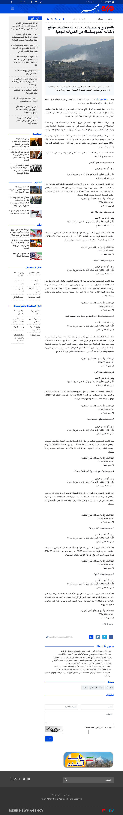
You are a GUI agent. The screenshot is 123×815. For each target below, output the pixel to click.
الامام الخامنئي (34, 272)
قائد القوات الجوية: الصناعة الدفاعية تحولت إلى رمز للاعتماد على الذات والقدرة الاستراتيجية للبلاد (25, 61)
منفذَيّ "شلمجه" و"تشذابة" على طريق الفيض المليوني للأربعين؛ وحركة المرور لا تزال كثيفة (19, 201)
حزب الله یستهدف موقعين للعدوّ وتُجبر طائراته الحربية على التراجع (86, 651)
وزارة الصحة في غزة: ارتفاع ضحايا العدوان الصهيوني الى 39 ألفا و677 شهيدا (82, 657)
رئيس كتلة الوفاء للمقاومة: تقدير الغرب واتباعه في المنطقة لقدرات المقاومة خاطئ (20, 142)
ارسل (49, 738)
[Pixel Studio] (102, 810)
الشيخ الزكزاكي (18, 297)
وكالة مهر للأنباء (101, 99)
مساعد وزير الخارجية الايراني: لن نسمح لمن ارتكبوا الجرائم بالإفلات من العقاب (25, 82)
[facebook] (19, 779)
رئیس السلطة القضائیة (19, 274)
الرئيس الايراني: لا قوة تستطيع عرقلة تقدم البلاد (26, 91)
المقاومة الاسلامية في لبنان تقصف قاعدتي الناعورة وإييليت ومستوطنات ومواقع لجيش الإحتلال (78, 674)
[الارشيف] (11, 779)
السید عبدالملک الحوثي (34, 290)
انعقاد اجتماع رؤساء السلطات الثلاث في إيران (26, 72)
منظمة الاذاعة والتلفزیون (35, 328)
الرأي (39, 225)
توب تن (35, 18)
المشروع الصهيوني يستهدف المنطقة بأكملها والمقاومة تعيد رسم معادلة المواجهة (19, 169)
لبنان (84, 687)
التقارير (38, 182)
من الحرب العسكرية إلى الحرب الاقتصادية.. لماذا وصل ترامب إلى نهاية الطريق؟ (20, 244)
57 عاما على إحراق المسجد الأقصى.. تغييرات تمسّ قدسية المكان (19, 189)
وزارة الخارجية (19, 327)
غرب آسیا (100, 19)
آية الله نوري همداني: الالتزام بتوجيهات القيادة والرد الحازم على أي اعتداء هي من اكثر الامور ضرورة (24, 26)
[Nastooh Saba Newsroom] (110, 810)
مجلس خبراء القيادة (35, 312)
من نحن (67, 794)
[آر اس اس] (15, 779)
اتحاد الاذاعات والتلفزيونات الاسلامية (19, 338)
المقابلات (37, 134)
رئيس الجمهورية (34, 297)
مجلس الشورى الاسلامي (34, 320)
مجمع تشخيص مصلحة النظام (18, 320)
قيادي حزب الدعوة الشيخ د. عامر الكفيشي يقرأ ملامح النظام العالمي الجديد (19, 156)
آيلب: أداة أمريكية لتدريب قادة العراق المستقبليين (19, 212)
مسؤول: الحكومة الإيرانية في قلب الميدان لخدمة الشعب (25, 100)
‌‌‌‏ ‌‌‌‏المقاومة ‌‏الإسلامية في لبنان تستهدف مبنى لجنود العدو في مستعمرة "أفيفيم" (81, 660)
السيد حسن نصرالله (19, 282)
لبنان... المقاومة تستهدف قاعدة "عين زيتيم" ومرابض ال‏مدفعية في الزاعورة (82, 666)
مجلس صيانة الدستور (19, 312)
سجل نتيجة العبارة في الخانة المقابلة (99, 727)
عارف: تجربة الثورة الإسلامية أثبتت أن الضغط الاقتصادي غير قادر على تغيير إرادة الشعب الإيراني (24, 48)
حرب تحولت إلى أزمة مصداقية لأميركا (21, 255)
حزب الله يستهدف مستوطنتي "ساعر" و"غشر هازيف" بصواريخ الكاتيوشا (84, 654)
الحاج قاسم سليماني (36, 282)
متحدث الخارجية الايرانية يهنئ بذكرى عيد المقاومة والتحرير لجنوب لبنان (84, 669)
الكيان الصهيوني (96, 687)
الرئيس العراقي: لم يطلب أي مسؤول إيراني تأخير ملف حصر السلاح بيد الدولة (26, 109)
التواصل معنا (55, 794)
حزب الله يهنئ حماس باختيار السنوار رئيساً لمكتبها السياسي (88, 663)
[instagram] (28, 779)
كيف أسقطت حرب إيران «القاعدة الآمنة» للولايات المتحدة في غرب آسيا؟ (19, 232)
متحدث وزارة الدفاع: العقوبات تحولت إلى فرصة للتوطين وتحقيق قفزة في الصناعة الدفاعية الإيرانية (25, 37)
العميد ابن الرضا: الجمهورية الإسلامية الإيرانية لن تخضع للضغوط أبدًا (27, 120)
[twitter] (24, 779)
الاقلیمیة (109, 19)
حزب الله (109, 687)
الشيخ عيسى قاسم (19, 290)
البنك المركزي (35, 335)
